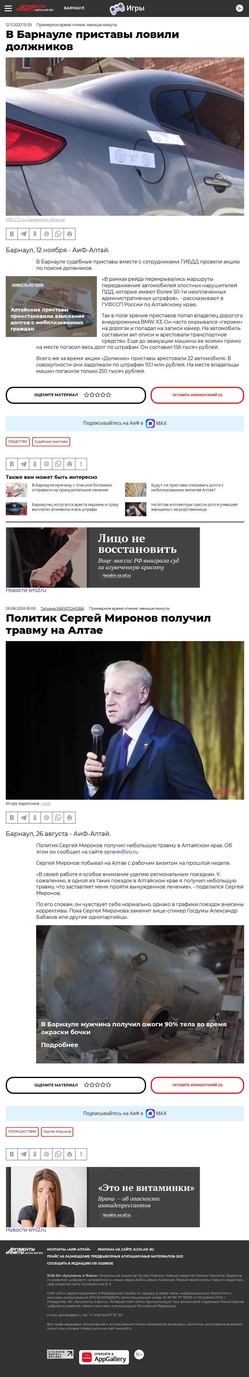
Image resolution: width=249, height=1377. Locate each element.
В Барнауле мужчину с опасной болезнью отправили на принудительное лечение (72, 487)
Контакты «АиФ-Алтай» (69, 1250)
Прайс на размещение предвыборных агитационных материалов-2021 (115, 1257)
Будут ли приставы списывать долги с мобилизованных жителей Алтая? (187, 487)
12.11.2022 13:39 (19, 24)
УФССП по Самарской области (35, 219)
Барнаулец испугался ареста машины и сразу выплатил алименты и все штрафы (75, 507)
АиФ (46, 803)
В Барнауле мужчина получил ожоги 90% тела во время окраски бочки (134, 1028)
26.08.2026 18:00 (21, 608)
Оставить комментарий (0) (197, 395)
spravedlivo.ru (121, 852)
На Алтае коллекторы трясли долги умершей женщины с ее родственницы (194, 507)
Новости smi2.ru (26, 590)
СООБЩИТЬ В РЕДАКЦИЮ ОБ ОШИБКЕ (80, 1263)
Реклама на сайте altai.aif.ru (126, 1250)
